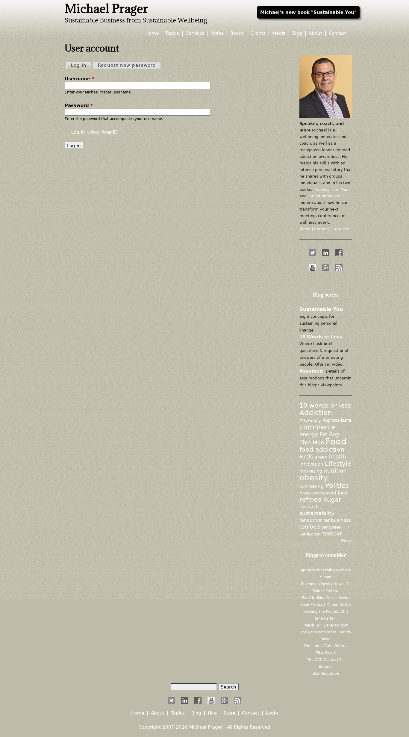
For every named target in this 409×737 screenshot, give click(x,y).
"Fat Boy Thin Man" (331, 189)
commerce (317, 427)
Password (79, 105)
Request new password (127, 65)
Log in (81, 65)
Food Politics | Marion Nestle (326, 605)
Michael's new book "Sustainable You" (308, 12)
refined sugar (320, 499)
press (305, 492)
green (321, 456)
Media (279, 33)
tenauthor (310, 520)
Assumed (311, 370)
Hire (212, 713)
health (337, 457)
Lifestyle (338, 463)
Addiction (315, 412)
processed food (330, 492)
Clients (258, 33)
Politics (337, 485)
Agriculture (337, 420)
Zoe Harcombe (326, 673)
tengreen (331, 526)
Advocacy (310, 420)
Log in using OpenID (94, 131)
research (309, 506)
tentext (332, 534)
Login (272, 713)
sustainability (317, 513)
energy (308, 435)
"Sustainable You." (325, 196)
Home (152, 33)
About (315, 33)
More (346, 540)
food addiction (321, 449)
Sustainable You (321, 309)
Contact (337, 33)
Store (229, 713)
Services (195, 33)
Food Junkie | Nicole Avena (325, 598)
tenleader (310, 533)
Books (237, 33)
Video (217, 33)
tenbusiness (337, 520)
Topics (172, 33)
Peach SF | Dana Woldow (326, 625)
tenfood (309, 527)
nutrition (335, 471)
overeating (311, 486)
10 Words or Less (320, 336)
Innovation (311, 464)
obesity (313, 477)
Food (335, 441)
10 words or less (325, 405)
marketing (310, 470)
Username (79, 78)
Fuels (306, 457)
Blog (297, 33)
